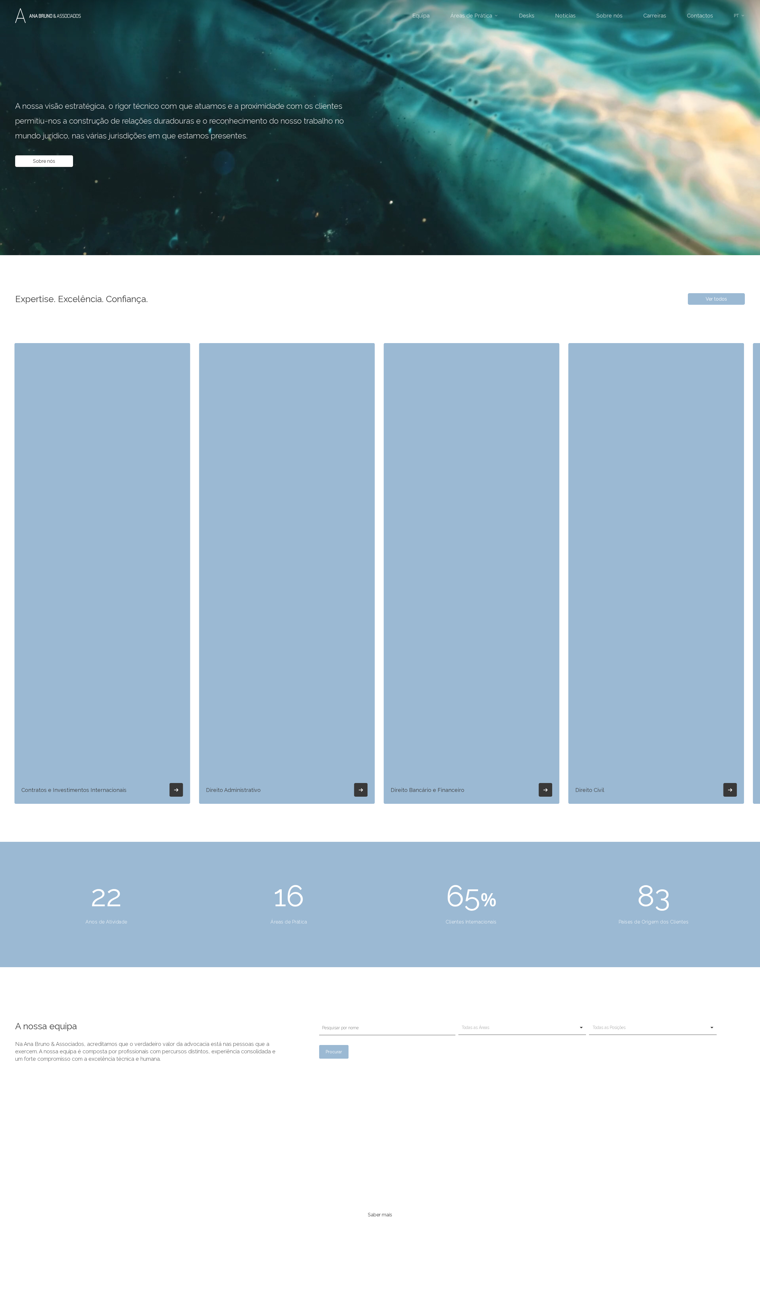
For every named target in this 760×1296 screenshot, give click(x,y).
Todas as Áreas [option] (475, 1027)
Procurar (334, 1051)
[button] (44, 161)
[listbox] (522, 1027)
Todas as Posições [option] (609, 1027)
